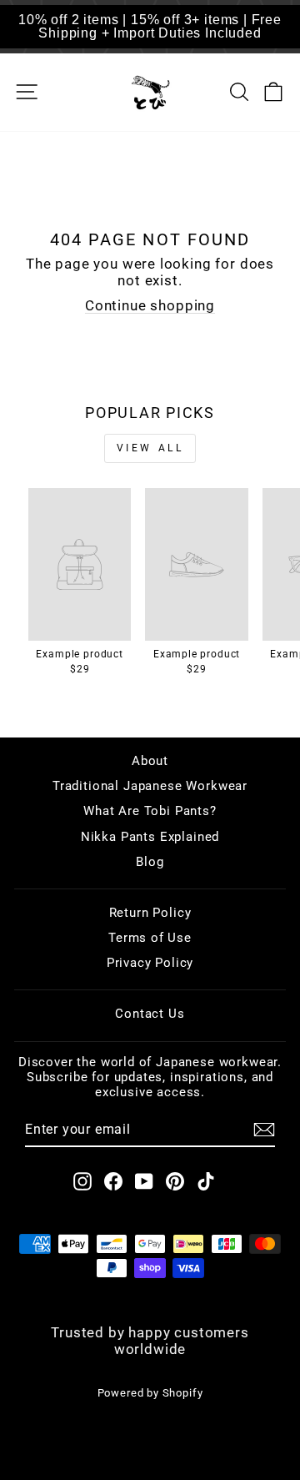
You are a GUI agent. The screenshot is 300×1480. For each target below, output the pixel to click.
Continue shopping (150, 306)
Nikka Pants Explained (150, 836)
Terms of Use (150, 937)
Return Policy (150, 912)
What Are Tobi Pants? (150, 810)
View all (150, 448)
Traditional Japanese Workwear (150, 785)
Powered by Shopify (150, 1393)
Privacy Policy (150, 962)
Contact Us (149, 1013)
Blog (149, 861)
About (150, 760)
